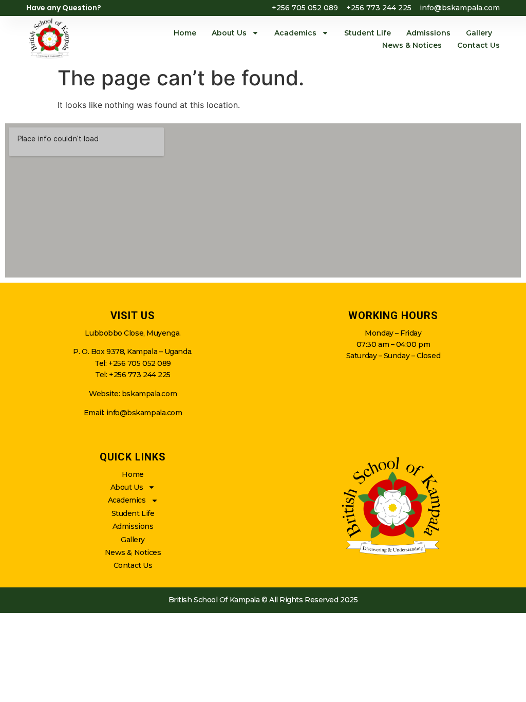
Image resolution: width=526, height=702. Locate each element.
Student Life (367, 33)
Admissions (428, 33)
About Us (229, 33)
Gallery (479, 33)
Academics (295, 33)
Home (185, 33)
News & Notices (412, 45)
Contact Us (478, 45)
